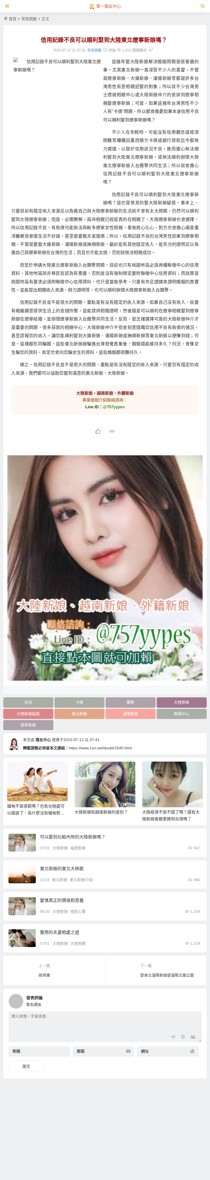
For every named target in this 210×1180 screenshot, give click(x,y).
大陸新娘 (181, 702)
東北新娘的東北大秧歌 (62, 868)
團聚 (130, 702)
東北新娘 (79, 714)
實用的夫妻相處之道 (59, 932)
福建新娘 (78, 848)
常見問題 (29, 19)
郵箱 (80, 1051)
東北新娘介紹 (81, 880)
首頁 (12, 19)
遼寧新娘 (28, 725)
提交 (26, 1066)
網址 (145, 1051)
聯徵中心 (181, 714)
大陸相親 (78, 943)
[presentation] (171, 770)
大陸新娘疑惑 (28, 714)
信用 (28, 702)
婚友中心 (43, 740)
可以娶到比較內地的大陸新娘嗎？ (73, 837)
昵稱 (16, 1051)
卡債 (79, 702)
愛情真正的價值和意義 (62, 900)
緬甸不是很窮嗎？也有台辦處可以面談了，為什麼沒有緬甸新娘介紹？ (36, 813)
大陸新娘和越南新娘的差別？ (101, 812)
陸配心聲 (78, 911)
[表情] (183, 1037)
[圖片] (192, 1037)
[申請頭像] (196, 1000)
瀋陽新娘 (130, 714)
